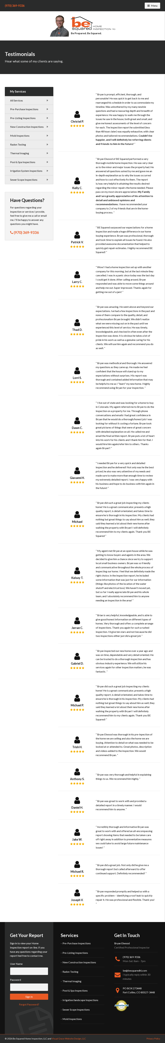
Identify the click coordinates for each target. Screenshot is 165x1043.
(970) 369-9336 (14, 5)
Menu (155, 5)
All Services (16, 100)
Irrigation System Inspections (26, 170)
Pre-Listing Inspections (23, 118)
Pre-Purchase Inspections (24, 109)
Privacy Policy (153, 1038)
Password (15, 979)
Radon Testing (18, 144)
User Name (16, 963)
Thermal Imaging (19, 153)
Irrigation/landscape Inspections (80, 1000)
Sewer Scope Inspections (23, 179)
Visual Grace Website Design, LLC (69, 1038)
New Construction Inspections (27, 126)
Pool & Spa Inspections (22, 162)
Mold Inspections (19, 135)
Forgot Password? (29, 1004)
